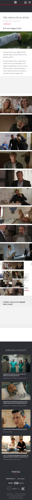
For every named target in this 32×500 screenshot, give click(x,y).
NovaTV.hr (16, 2)
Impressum (9, 494)
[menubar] (25, 2)
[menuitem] (25, 2)
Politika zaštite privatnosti (16, 495)
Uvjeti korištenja (20, 494)
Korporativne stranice (16, 498)
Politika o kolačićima (16, 496)
